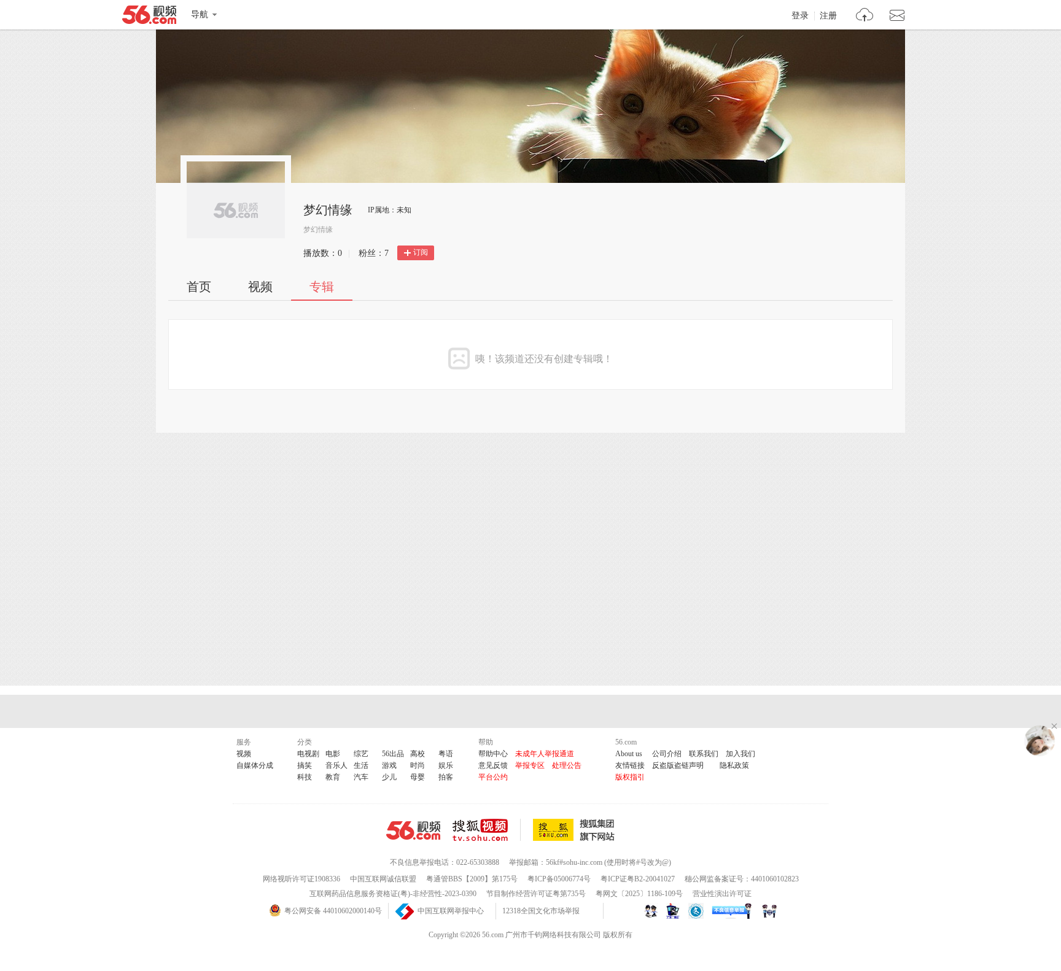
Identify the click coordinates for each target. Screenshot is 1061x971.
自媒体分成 (254, 765)
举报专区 (530, 765)
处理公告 (566, 765)
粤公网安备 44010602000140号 (333, 911)
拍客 (445, 777)
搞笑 (304, 765)
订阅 (420, 252)
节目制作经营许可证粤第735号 (536, 893)
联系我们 (703, 753)
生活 (361, 765)
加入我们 (740, 753)
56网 (413, 830)
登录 (800, 16)
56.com (149, 17)
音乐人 (336, 765)
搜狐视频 (487, 830)
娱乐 (445, 765)
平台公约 (493, 777)
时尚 (417, 765)
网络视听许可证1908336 (301, 879)
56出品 (393, 753)
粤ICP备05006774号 (559, 879)
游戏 (389, 765)
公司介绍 (667, 753)
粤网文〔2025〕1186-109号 (639, 893)
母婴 (417, 777)
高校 (417, 753)
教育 (332, 777)
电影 (332, 753)
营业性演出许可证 (722, 893)
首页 (199, 286)
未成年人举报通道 (544, 753)
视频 (260, 286)
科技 (304, 777)
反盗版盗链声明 (678, 765)
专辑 (321, 286)
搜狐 (576, 830)
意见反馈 (493, 765)
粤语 (445, 753)
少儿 (389, 777)
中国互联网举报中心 (451, 911)
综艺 (361, 753)
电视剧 (308, 753)
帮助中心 (493, 753)
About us (628, 753)
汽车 (361, 777)
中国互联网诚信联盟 (383, 879)
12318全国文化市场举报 (541, 911)
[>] (865, 16)
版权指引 (630, 777)
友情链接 (630, 765)
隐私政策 (734, 765)
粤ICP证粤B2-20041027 (637, 879)
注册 (828, 16)
